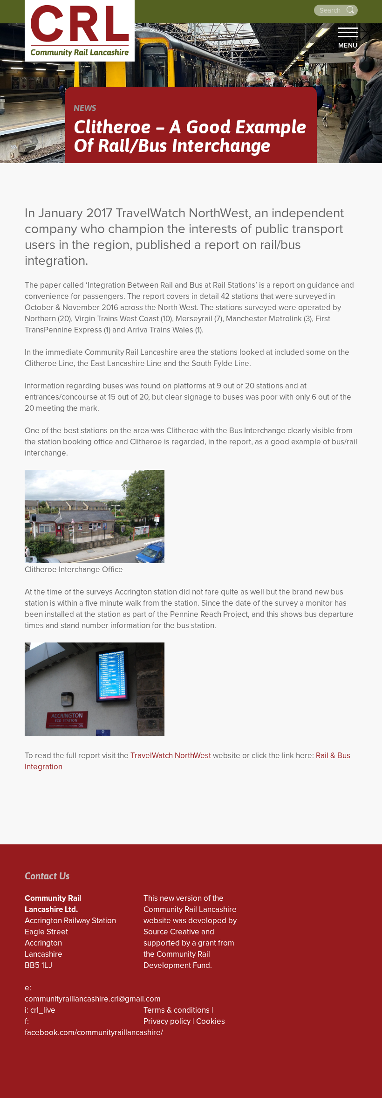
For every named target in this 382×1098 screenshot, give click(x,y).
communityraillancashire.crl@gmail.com (93, 999)
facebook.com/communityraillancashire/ (94, 1032)
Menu (348, 45)
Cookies (210, 1021)
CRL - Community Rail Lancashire (80, 31)
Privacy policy (167, 1021)
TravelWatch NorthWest (170, 755)
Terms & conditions (176, 1010)
